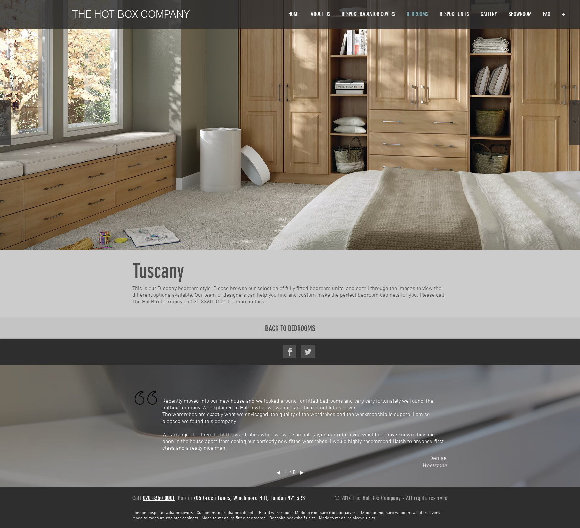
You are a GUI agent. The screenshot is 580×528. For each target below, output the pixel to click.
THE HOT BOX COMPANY (131, 14)
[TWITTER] (308, 351)
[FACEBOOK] (289, 351)
